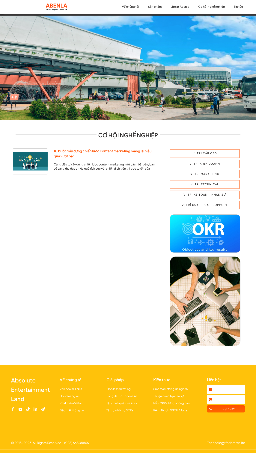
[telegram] (43, 409)
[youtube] (20, 409)
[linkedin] (35, 409)
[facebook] (13, 409)
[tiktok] (28, 409)
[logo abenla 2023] (56, 4)
